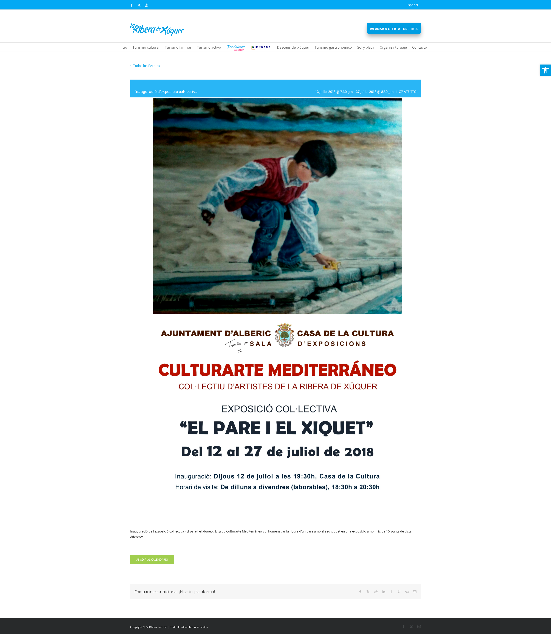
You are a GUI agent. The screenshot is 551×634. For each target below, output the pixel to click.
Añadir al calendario (152, 560)
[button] (545, 70)
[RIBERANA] (235, 47)
